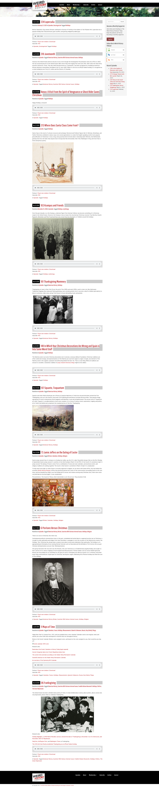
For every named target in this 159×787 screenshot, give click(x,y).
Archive (93, 5)
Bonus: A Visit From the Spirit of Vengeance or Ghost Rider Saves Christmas (65, 93)
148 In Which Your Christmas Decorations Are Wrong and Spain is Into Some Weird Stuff (65, 347)
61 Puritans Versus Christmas (54, 528)
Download (52, 41)
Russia (83, 630)
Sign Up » (110, 39)
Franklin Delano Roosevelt (85, 686)
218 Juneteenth (48, 54)
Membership (76, 5)
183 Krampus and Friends (52, 205)
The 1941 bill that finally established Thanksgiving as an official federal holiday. (54, 744)
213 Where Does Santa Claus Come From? (60, 125)
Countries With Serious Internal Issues (68, 57)
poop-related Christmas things (66, 362)
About (68, 5)
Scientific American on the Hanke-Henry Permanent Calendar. (49, 657)
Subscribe (86, 5)
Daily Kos (34, 741)
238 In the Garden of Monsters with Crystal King (116, 70)
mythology (66, 209)
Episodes (61, 5)
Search (122, 21)
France (56, 630)
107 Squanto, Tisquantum (52, 387)
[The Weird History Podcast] (38, 2)
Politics (99, 686)
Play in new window (43, 41)
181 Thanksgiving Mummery (53, 281)
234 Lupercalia (47, 21)
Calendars (55, 456)
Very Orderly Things (91, 630)
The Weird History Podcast (45, 785)
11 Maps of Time (48, 626)
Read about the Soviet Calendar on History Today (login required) (50, 649)
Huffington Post (42, 741)
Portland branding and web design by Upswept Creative (62, 785)
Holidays (68, 25)
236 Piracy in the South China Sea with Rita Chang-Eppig (117, 81)
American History (52, 57)
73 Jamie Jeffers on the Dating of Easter (59, 452)
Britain (50, 456)
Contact (100, 5)
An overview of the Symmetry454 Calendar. (44, 660)
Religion (65, 456)
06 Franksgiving (48, 682)
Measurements (67, 630)
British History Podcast (44, 470)
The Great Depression (37, 689)
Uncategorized (57, 25)
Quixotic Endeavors (76, 630)
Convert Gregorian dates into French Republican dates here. (48, 652)
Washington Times (55, 741)
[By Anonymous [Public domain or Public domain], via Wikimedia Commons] (40, 644)
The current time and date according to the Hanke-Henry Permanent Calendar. (54, 655)
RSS (39, 43)
